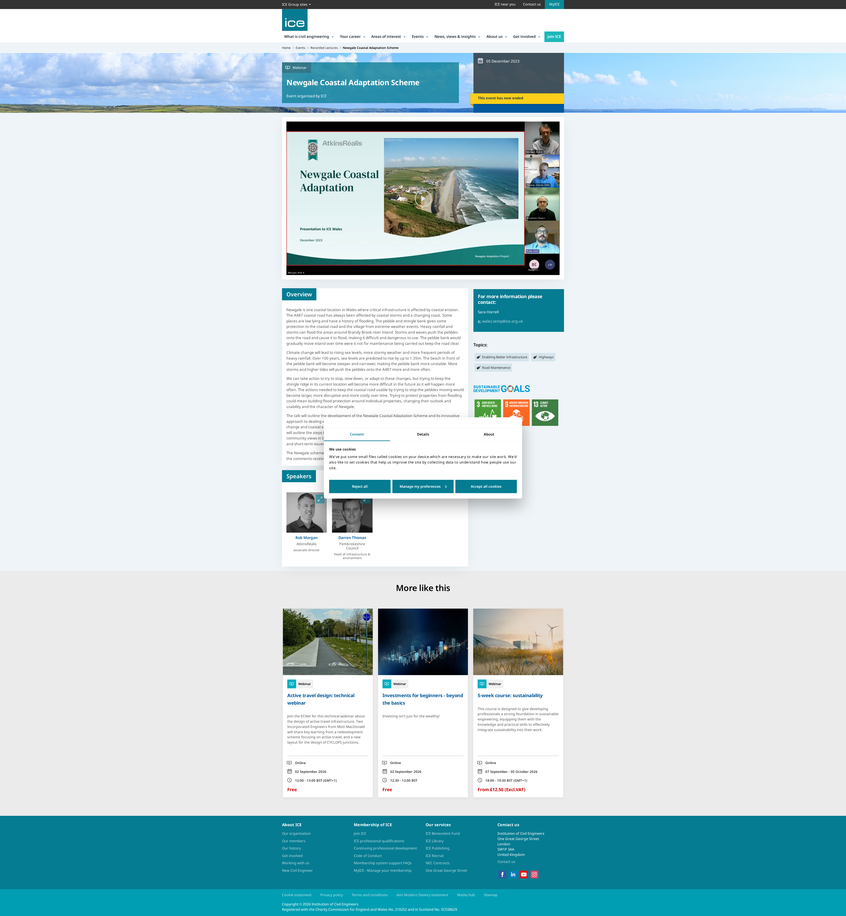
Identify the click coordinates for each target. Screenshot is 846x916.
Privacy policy (331, 894)
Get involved (524, 36)
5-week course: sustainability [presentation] (510, 695)
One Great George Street (446, 870)
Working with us (295, 863)
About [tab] (489, 434)
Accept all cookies (486, 486)
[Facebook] (502, 874)
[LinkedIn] (513, 874)
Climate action (545, 412)
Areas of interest (386, 36)
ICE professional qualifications (379, 840)
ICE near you (505, 4)
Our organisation (296, 833)
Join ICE (554, 36)
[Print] (7, 483)
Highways (546, 357)
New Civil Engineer (297, 870)
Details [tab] (423, 434)
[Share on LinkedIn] (7, 449)
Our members (293, 840)
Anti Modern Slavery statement (422, 894)
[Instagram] (534, 874)
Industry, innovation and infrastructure (516, 412)
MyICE (554, 4)
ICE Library (434, 840)
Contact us (532, 4)
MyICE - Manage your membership (383, 870)
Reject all (360, 486)
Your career (350, 36)
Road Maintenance (496, 367)
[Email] (7, 472)
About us (494, 36)
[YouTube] (524, 874)
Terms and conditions (370, 894)
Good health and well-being (488, 412)
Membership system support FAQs (383, 863)
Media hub (466, 894)
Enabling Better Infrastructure (504, 357)
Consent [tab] (357, 434)
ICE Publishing (437, 848)
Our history (291, 848)
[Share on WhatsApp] (7, 460)
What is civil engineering (306, 36)
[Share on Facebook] (7, 437)
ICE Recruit (435, 855)
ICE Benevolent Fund (443, 833)
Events (418, 36)
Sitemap (490, 894)
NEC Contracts (438, 863)
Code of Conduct (368, 855)
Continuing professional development (385, 848)
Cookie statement (297, 894)
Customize (423, 486)
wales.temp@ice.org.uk (502, 321)
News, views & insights (455, 36)
